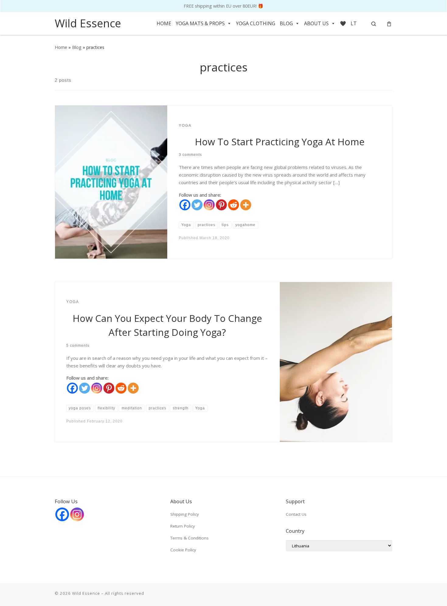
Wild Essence (86, 593)
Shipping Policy (184, 514)
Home (61, 47)
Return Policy (182, 526)
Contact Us (296, 514)
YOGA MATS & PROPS (200, 23)
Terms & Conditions (189, 538)
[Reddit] (233, 204)
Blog (76, 47)
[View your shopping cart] (389, 23)
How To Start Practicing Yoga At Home (280, 141)
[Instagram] (209, 204)
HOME (164, 23)
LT (354, 23)
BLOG (286, 23)
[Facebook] (184, 204)
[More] (245, 204)
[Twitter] (197, 204)
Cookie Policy (183, 550)
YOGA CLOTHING (255, 23)
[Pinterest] (221, 204)
